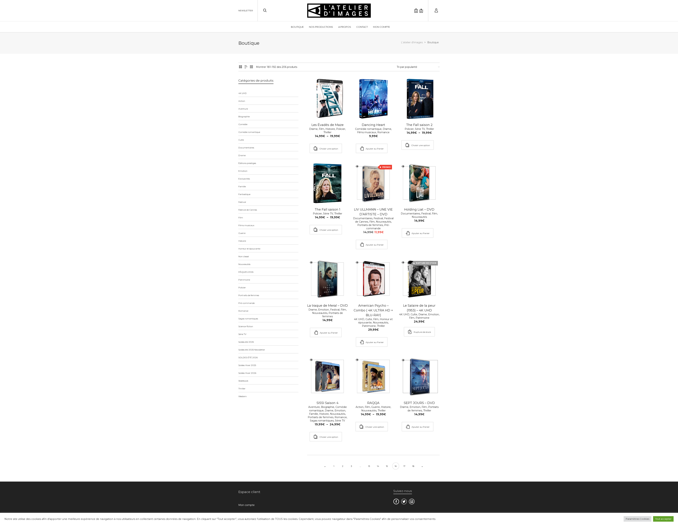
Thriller (327, 132)
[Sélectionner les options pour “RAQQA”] (361, 389)
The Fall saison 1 (327, 209)
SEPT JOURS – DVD (419, 403)
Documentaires (362, 218)
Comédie (242, 124)
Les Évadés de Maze (327, 125)
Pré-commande (377, 226)
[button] (361, 110)
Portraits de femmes (370, 225)
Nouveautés (383, 221)
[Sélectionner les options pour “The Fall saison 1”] (315, 195)
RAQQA (373, 403)
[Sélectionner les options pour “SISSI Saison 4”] (315, 389)
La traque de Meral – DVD (327, 306)
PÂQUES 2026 (245, 272)
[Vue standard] (240, 67)
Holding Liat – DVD (419, 209)
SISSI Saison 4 (327, 403)
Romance (383, 132)
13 (369, 466)
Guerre (375, 407)
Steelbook (243, 380)
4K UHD (359, 319)
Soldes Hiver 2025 (247, 365)
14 (378, 466)
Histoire (330, 129)
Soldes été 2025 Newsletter (251, 349)
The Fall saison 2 (419, 125)
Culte (368, 319)
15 (387, 466)
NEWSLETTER (245, 10)
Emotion (323, 309)
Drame (313, 129)
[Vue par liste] (246, 67)
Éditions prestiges (247, 163)
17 (404, 466)
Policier (340, 129)
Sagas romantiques (322, 420)
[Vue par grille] (251, 67)
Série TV (420, 129)
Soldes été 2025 (246, 342)
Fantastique (244, 194)
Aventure (314, 407)
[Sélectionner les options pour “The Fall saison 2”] (407, 110)
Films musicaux (366, 132)
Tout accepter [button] (663, 518)
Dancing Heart (373, 125)
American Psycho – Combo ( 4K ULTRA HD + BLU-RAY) (373, 310)
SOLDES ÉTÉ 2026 (248, 357)
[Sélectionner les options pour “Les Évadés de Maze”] (315, 110)
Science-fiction (245, 326)
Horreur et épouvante (249, 248)
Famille (313, 413)
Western (242, 396)
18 (413, 466)
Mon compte (246, 505)
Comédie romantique (368, 129)
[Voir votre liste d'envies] (421, 10)
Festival (378, 218)
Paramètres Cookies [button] (637, 518)
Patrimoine (369, 326)
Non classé (243, 256)
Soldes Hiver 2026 (247, 373)
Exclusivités (244, 178)
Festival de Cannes (247, 209)
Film (321, 129)
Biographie (327, 407)
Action (360, 407)
